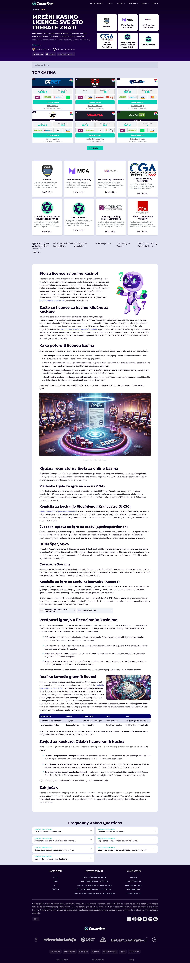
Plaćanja (132, 3)
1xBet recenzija (52, 106)
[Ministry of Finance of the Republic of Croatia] (36, 939)
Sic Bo (55, 885)
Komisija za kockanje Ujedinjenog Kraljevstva (58, 511)
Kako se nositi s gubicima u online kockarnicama (94, 893)
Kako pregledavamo (133, 885)
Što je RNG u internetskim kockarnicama (94, 889)
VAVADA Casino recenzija (95, 139)
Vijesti (155, 3)
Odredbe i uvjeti (62, 960)
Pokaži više (93, 148)
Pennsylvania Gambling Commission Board (147, 244)
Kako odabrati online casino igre (94, 881)
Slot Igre (55, 889)
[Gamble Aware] (129, 939)
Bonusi (120, 3)
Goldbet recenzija (52, 139)
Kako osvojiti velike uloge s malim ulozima (94, 885)
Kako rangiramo (133, 889)
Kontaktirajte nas (133, 881)
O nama (133, 877)
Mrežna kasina (96, 3)
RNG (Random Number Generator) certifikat (79, 329)
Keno (56, 881)
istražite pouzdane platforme (51, 300)
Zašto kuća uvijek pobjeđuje (94, 877)
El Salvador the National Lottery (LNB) (63, 244)
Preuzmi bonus (53, 102)
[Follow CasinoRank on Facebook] (129, 919)
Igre (110, 3)
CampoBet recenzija (137, 139)
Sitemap (131, 960)
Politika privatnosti (134, 893)
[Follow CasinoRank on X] (139, 919)
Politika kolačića (98, 960)
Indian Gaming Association (80, 244)
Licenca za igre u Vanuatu (123, 244)
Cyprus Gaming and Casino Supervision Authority (40, 246)
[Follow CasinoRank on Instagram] (134, 919)
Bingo (55, 877)
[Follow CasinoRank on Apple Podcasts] (155, 919)
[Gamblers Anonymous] (103, 939)
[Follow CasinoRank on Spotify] (150, 919)
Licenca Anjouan (102, 243)
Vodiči (144, 3)
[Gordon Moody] (88, 939)
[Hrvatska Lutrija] (59, 939)
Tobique (35, 252)
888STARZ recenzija (95, 106)
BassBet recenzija (137, 106)
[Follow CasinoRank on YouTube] (145, 919)
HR (35, 919)
